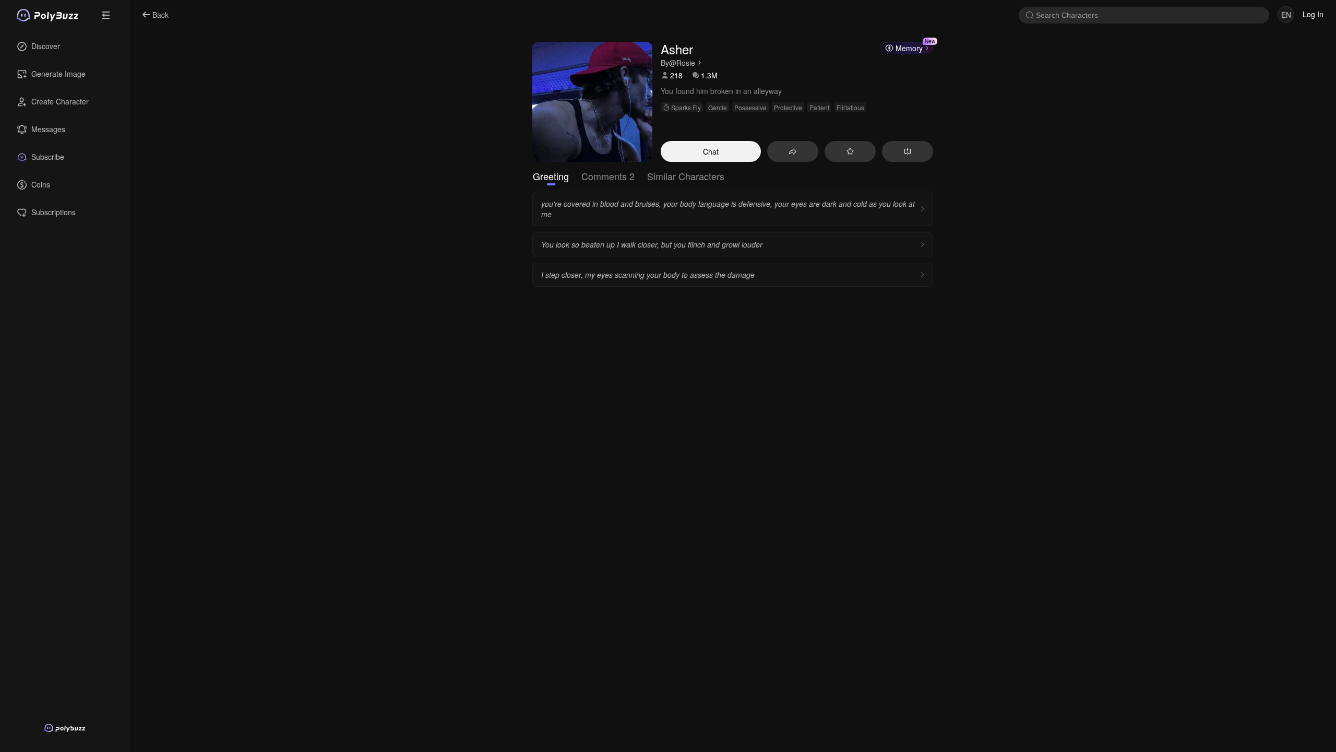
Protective (788, 107)
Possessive (750, 107)
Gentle (717, 107)
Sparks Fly (686, 107)
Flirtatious (850, 107)
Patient (819, 107)
